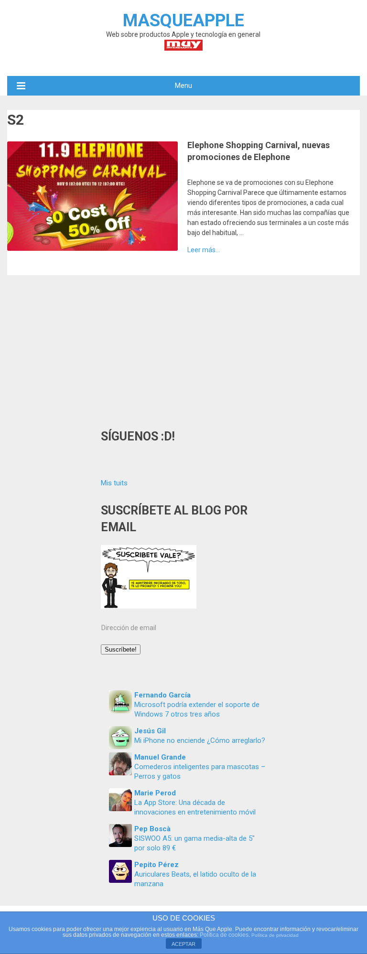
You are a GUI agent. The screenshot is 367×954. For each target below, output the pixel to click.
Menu (183, 85)
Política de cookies (224, 935)
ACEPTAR (183, 944)
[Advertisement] (183, 347)
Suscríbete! (121, 649)
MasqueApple (183, 21)
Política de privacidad (275, 935)
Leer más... (203, 250)
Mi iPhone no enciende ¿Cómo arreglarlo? (199, 740)
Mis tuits (114, 483)
